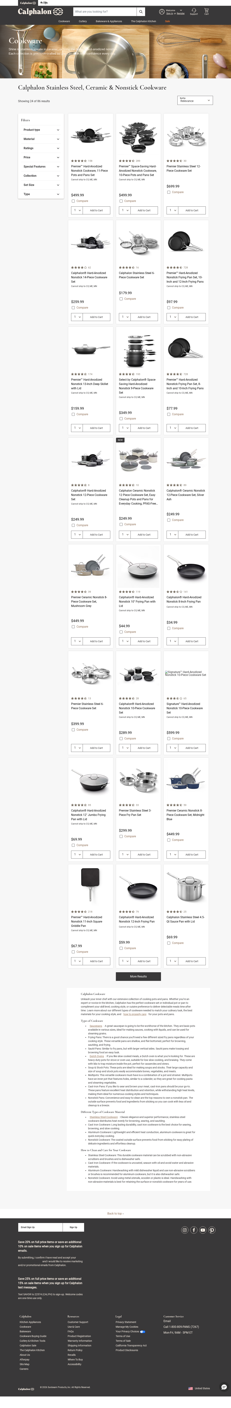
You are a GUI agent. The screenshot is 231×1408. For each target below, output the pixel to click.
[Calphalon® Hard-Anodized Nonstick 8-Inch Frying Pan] (186, 596)
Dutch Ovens (97, 1056)
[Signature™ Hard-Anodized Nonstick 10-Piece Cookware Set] (186, 703)
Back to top (115, 1213)
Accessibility (74, 1364)
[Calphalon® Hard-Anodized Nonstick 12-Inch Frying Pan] (138, 916)
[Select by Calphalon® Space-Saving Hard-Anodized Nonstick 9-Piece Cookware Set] (138, 381)
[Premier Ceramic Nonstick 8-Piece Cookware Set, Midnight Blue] (186, 809)
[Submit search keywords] (141, 11)
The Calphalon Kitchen (143, 21)
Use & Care (74, 1326)
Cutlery (83, 21)
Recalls (72, 1354)
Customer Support (78, 1322)
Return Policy (75, 1350)
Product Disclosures (127, 1350)
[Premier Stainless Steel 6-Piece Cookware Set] (90, 703)
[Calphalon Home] (28, 3)
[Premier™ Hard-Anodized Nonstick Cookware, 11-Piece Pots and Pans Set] (90, 165)
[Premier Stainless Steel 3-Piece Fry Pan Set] (138, 809)
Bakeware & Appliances (109, 21)
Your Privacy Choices (127, 1331)
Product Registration (79, 1336)
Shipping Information (79, 1345)
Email (167, 1321)
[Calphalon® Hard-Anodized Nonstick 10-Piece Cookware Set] (138, 703)
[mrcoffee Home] (44, 3)
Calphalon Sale (28, 1345)
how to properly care (134, 1014)
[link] (41, 130)
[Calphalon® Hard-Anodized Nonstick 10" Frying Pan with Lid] (138, 596)
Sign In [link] (169, 13)
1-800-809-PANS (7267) (183, 1327)
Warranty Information (80, 1340)
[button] (172, 12)
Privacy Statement (30, 1261)
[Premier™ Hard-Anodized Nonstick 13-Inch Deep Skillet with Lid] (90, 381)
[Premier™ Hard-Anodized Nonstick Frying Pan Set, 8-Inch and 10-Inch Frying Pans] (186, 381)
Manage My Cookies (127, 1326)
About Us (25, 1354)
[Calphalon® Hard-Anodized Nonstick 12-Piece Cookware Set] (90, 490)
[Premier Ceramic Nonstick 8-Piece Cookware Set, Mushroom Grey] (90, 596)
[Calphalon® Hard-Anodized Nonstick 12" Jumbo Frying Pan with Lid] (90, 809)
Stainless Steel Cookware (104, 1117)
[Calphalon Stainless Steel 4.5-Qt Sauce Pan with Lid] (186, 916)
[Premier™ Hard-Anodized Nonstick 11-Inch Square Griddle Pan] (90, 916)
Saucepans (96, 1025)
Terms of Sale (123, 1340)
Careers (24, 1368)
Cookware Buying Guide (33, 1336)
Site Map (24, 1364)
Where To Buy (75, 1359)
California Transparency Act (131, 1345)
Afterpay (24, 1359)
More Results (138, 976)
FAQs (71, 1331)
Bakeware (25, 1331)
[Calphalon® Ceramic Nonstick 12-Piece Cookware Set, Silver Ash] (186, 490)
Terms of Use (123, 1336)
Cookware (64, 21)
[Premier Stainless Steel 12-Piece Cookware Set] (186, 165)
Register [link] (181, 13)
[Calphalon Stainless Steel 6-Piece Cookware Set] (138, 272)
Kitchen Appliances (30, 1322)
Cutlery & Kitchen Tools (32, 1340)
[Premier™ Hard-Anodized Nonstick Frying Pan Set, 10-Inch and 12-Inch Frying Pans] (186, 272)
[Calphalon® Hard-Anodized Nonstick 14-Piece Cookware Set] (90, 272)
